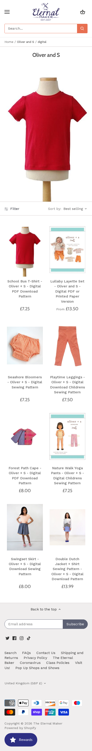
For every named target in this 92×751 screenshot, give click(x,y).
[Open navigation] (7, 12)
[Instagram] (21, 637)
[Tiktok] (29, 637)
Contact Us (45, 653)
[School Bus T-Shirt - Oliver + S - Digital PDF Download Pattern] (25, 249)
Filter (14, 209)
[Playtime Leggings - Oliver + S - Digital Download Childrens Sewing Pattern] (68, 346)
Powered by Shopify (20, 728)
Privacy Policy (35, 658)
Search (10, 653)
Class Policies (57, 663)
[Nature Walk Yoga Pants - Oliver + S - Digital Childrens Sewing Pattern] (68, 436)
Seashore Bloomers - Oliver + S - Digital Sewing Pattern (24, 382)
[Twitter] (7, 637)
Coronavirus (30, 663)
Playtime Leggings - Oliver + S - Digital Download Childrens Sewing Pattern (67, 384)
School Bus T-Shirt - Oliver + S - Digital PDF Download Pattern (24, 288)
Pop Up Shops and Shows (37, 668)
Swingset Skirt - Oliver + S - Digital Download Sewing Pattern (25, 566)
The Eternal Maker (47, 723)
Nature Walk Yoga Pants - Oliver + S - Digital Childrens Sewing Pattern (67, 475)
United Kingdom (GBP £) (23, 683)
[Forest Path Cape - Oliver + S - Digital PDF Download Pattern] (25, 436)
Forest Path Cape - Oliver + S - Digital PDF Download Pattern (24, 475)
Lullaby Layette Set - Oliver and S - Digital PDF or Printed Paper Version (67, 291)
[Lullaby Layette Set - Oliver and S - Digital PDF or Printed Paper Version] (68, 249)
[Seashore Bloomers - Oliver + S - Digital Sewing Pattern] (25, 346)
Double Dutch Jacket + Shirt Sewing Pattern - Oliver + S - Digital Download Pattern (67, 569)
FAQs (26, 653)
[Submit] (82, 28)
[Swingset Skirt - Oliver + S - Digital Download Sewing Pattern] (25, 527)
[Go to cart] (82, 12)
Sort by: (54, 209)
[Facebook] (14, 637)
